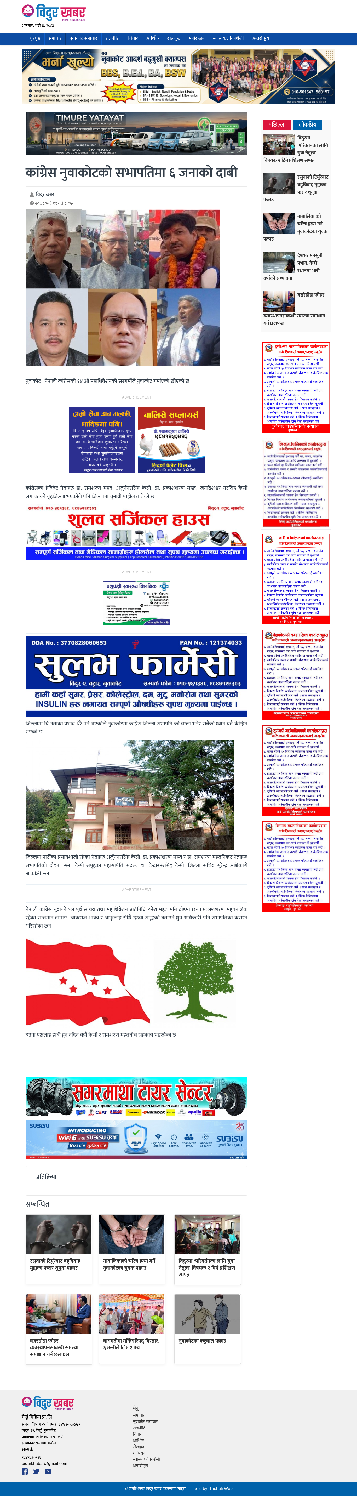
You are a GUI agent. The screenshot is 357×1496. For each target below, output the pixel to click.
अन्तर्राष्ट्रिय (260, 39)
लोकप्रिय (307, 125)
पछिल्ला (277, 125)
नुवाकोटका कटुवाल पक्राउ (202, 1340)
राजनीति (113, 39)
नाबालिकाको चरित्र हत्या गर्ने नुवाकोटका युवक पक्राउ (129, 1264)
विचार (133, 39)
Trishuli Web (221, 1488)
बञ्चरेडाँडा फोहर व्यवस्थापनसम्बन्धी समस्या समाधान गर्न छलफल (54, 1347)
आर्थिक (152, 39)
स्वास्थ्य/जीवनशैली (228, 39)
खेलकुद (174, 39)
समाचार (55, 39)
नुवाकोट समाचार (83, 39)
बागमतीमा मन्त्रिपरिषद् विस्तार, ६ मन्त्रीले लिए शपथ (131, 1344)
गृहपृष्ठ (35, 39)
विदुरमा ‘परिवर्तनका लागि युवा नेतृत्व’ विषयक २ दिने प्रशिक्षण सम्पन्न (207, 1268)
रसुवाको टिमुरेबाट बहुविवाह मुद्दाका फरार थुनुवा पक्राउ (55, 1264)
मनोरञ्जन (197, 39)
